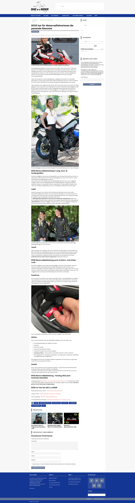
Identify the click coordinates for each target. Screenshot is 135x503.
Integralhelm (56, 403)
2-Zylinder (83, 41)
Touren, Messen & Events (54, 485)
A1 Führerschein (84, 51)
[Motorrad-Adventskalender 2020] (71, 418)
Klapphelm (64, 403)
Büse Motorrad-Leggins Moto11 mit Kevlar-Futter (55, 426)
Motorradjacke (36, 405)
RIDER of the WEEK (36, 15)
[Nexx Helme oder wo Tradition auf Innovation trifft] (38, 418)
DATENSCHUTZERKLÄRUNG (99, 498)
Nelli (43, 35)
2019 (102, 49)
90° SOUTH (92, 41)
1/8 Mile (88, 41)
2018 (98, 41)
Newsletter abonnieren (73, 484)
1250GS (85, 43)
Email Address (84, 77)
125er (100, 41)
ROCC (43, 405)
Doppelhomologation (45, 403)
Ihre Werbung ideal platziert (74, 481)
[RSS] (99, 485)
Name (32, 451)
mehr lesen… (32, 488)
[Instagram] (97, 480)
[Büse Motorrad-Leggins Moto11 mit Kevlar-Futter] (55, 418)
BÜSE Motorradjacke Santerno (54, 390)
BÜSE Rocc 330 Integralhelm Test (49, 396)
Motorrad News (52, 480)
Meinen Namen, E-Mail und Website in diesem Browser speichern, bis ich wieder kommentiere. (54, 464)
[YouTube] (94, 485)
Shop (96, 15)
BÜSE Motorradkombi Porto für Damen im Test (58, 399)
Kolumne (45, 15)
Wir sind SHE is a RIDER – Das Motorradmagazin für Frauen (74, 479)
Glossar (50, 487)
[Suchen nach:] (80, 6)
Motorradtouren (78, 15)
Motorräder (54, 15)
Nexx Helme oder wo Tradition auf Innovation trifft (38, 427)
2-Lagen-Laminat (99, 43)
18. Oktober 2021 (36, 35)
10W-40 (82, 43)
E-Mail (32, 455)
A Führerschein (93, 43)
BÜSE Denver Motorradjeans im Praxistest (50, 393)
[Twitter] (102, 480)
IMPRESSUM (89, 498)
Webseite (33, 460)
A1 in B (88, 43)
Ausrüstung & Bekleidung (51, 35)
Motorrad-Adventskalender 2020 (70, 426)
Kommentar (34, 441)
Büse (64, 35)
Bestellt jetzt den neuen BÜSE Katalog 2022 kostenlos (54, 381)
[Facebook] (91, 480)
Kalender (89, 15)
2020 (102, 41)
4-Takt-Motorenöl (91, 46)
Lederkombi (72, 403)
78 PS (96, 41)
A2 (85, 41)
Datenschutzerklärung (96, 74)
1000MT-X (85, 46)
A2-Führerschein (97, 49)
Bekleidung (59, 35)
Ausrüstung (65, 15)
